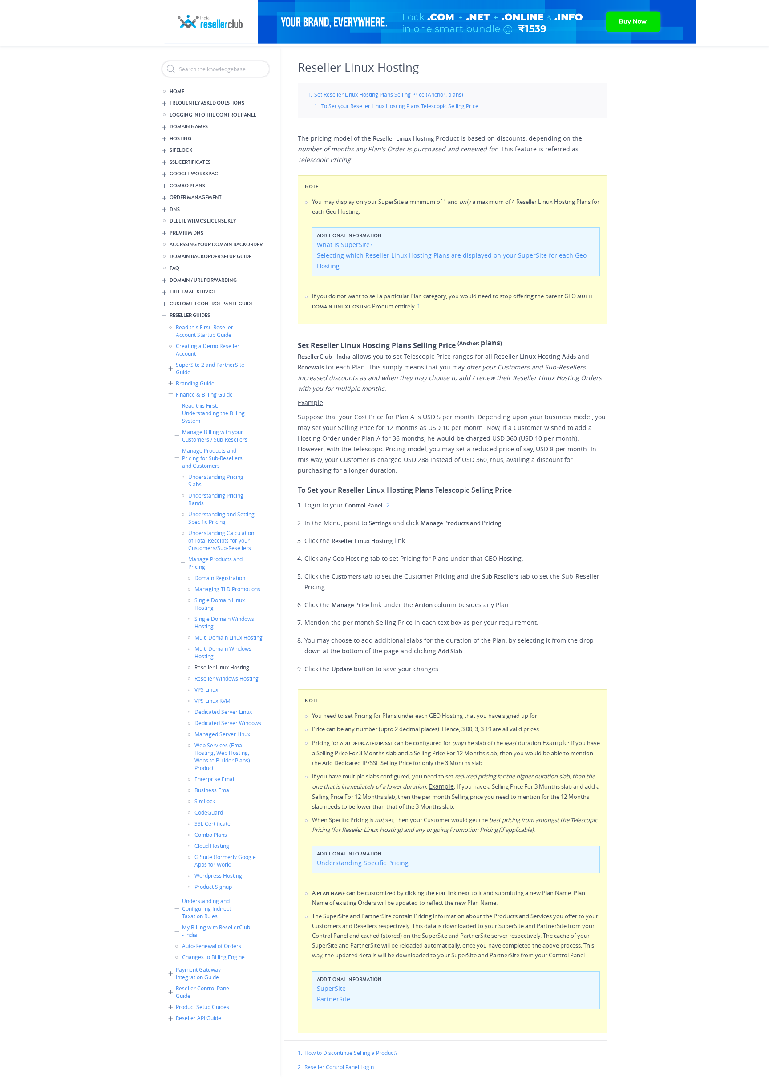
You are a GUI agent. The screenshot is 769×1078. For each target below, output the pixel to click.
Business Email (213, 790)
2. (300, 1067)
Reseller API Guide (198, 1017)
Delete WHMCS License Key (203, 221)
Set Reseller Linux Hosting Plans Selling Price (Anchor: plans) (388, 94)
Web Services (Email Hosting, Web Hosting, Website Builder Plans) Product (222, 756)
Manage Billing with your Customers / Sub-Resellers (214, 435)
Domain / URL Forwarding (203, 280)
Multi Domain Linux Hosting (228, 637)
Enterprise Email (214, 778)
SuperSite (331, 988)
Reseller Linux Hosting (221, 667)
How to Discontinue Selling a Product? (350, 1052)
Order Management (196, 197)
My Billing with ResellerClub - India (216, 931)
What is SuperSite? (344, 244)
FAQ (174, 268)
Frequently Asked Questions (207, 103)
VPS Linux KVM (212, 700)
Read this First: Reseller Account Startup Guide (204, 331)
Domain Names (189, 126)
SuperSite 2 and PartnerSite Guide (210, 368)
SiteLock (181, 150)
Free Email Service (193, 291)
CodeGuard (208, 812)
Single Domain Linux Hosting (219, 603)
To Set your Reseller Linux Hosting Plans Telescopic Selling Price (399, 105)
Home (177, 91)
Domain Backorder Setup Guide (210, 256)
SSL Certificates (190, 162)
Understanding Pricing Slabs (215, 480)
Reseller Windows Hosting (226, 678)
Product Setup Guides (202, 1006)
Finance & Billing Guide (204, 394)
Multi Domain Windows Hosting (222, 652)
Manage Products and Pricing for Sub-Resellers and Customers (212, 458)
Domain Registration (219, 577)
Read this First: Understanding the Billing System (213, 413)
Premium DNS (186, 233)
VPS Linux (206, 689)
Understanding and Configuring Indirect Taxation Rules (206, 908)
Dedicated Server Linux (223, 711)
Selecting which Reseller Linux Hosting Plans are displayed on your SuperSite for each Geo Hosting (452, 260)
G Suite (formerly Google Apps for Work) (225, 860)
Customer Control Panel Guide (211, 303)
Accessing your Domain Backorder (216, 244)
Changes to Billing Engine (213, 956)
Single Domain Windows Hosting (224, 622)
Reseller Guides (190, 315)
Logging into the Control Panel (213, 115)
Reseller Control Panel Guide (203, 992)
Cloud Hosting (211, 845)
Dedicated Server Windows (227, 722)
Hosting (180, 138)
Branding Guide (195, 383)
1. (300, 1052)
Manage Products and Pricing (215, 562)
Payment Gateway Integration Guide (198, 973)
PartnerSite (333, 999)
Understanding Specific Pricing (363, 863)
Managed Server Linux (222, 734)
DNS (175, 209)
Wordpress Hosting (218, 875)
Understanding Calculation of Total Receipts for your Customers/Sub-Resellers (221, 540)
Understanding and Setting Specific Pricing (221, 518)
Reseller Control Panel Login (339, 1066)
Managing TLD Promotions (227, 588)
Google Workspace (195, 173)
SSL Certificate (212, 823)
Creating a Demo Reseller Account (207, 349)
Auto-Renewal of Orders (211, 945)
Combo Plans (187, 185)
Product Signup (213, 886)
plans (490, 343)
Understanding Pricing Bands (215, 499)
